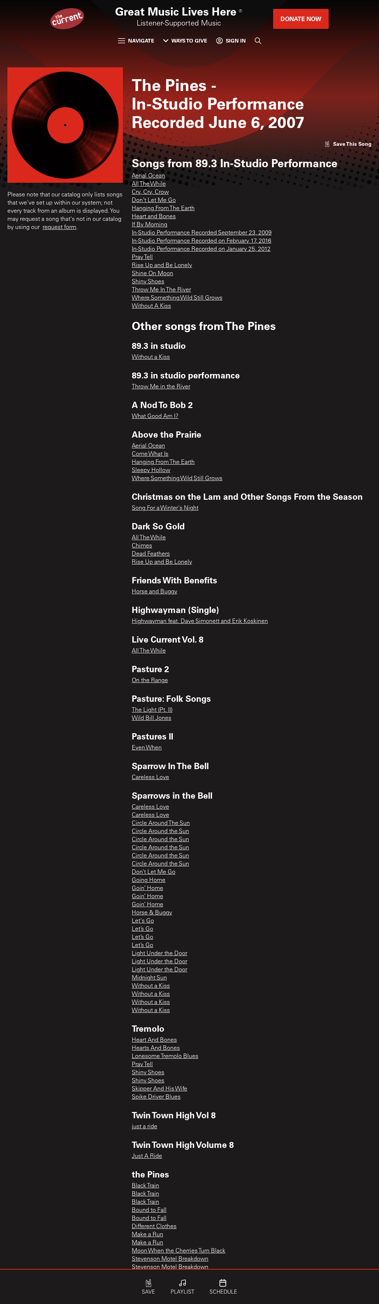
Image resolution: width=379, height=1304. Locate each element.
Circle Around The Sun (161, 823)
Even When (147, 748)
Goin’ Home (147, 889)
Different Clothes (154, 1227)
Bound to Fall (149, 1210)
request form (59, 227)
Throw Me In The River (161, 290)
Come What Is (150, 454)
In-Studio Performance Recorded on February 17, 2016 (201, 241)
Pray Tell (142, 257)
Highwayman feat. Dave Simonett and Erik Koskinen (200, 621)
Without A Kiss (151, 306)
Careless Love (150, 778)
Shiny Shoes (148, 282)
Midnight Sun (149, 978)
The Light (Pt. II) (152, 710)
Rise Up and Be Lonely (162, 266)
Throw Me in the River (161, 387)
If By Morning (149, 225)
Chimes (142, 546)
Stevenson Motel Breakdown (170, 1259)
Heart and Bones (154, 217)
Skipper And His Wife (159, 1089)
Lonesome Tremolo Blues (165, 1056)
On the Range (150, 681)
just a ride (144, 1127)
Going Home (148, 880)
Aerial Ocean (148, 176)
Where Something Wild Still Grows (177, 298)
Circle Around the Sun (160, 832)
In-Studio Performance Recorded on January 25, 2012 (201, 249)
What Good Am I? (155, 416)
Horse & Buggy (152, 913)
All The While (149, 184)
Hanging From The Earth (163, 209)
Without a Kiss (151, 357)
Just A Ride (147, 1156)
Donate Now (301, 19)
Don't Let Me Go (154, 200)
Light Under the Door (159, 954)
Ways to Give (189, 40)
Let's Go (143, 921)
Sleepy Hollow (151, 471)
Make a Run (147, 1235)
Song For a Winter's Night (165, 508)
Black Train (145, 1186)
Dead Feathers (151, 554)
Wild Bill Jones (151, 718)
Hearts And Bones (156, 1048)
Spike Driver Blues (156, 1097)
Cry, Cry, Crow (150, 192)
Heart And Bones (154, 1040)
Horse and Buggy (154, 592)
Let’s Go (142, 929)
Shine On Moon (152, 274)
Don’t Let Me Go (153, 872)
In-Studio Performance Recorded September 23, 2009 (202, 233)
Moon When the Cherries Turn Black (178, 1251)
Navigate (141, 40)
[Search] (258, 41)
